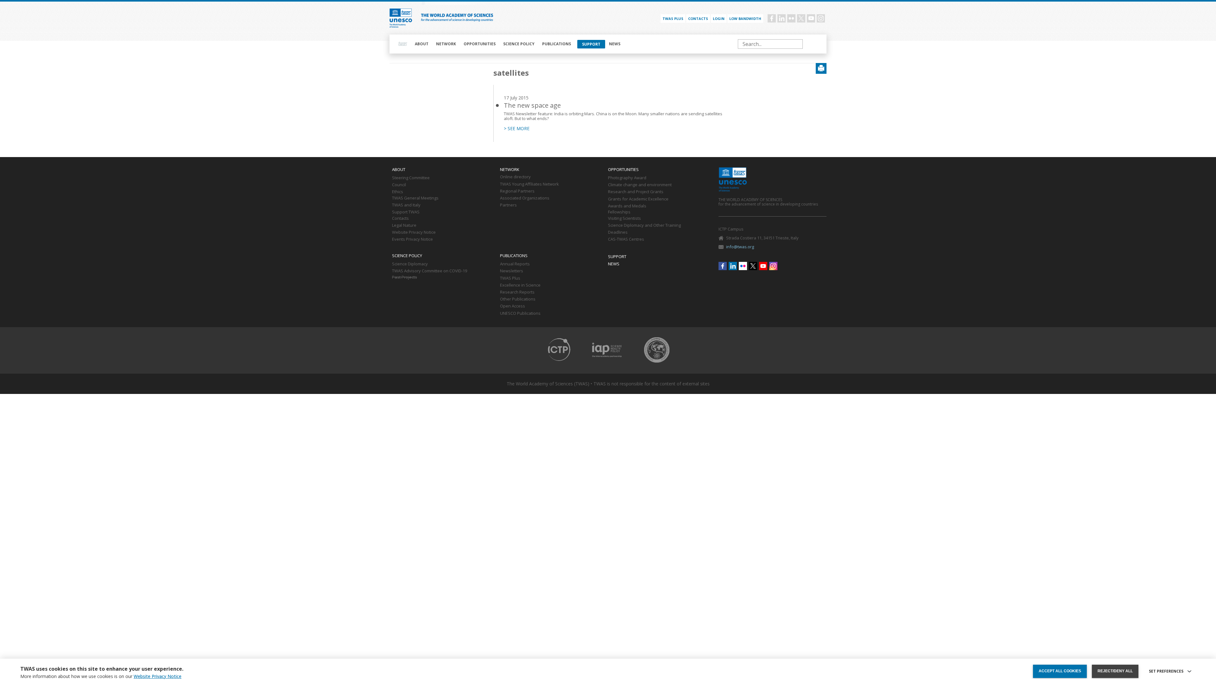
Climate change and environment (640, 184)
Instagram (821, 18)
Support (591, 44)
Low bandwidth (745, 18)
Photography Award (627, 177)
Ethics (397, 191)
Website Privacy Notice (414, 232)
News (614, 44)
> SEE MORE (516, 128)
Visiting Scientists (624, 218)
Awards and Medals (627, 206)
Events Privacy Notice (412, 239)
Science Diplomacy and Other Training (644, 225)
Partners (508, 205)
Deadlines (618, 232)
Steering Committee (411, 177)
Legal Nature (404, 225)
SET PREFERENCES (1166, 671)
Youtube (811, 18)
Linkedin (781, 18)
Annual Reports (515, 264)
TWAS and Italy (406, 205)
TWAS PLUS (672, 18)
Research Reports (517, 292)
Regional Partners (517, 191)
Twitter (801, 18)
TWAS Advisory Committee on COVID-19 (429, 271)
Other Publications (517, 299)
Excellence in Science (520, 285)
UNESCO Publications (520, 313)
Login (719, 18)
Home (403, 44)
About (421, 44)
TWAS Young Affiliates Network (529, 184)
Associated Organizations (524, 198)
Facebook (772, 18)
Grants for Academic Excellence (638, 199)
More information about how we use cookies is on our (100, 676)
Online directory (515, 177)
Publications (556, 44)
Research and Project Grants (635, 191)
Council (399, 184)
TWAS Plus (510, 278)
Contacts (698, 18)
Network (446, 44)
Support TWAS (406, 212)
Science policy (519, 44)
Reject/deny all (1115, 671)
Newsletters (511, 271)
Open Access (512, 306)
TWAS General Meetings (415, 198)
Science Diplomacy (410, 264)
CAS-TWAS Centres (626, 239)
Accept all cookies (1060, 671)
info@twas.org (740, 247)
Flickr (791, 18)
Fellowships (619, 212)
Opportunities (480, 44)
